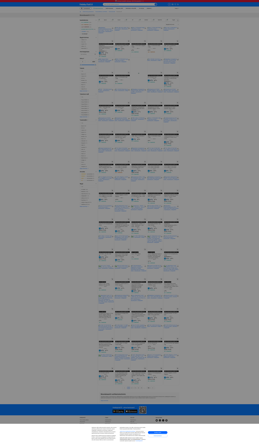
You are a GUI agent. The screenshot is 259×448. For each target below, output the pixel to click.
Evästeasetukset (158, 435)
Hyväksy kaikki (157, 432)
